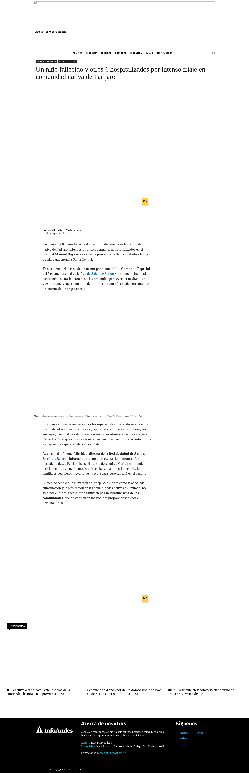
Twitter (200, 732)
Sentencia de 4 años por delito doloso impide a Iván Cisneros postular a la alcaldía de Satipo (124, 692)
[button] (213, 52)
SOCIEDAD (71, 61)
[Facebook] (177, 733)
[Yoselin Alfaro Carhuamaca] (36, 231)
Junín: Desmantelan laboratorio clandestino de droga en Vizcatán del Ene (201, 692)
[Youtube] (177, 738)
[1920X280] (124, 27)
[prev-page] (10, 703)
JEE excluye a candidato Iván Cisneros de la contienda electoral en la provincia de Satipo (38, 692)
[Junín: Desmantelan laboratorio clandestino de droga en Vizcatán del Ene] (205, 659)
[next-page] (17, 703)
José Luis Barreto (55, 459)
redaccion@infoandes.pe (111, 753)
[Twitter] (195, 733)
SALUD (62, 61)
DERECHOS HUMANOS (46, 61)
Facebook (184, 732)
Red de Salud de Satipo (97, 274)
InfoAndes (69, 769)
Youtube (183, 738)
